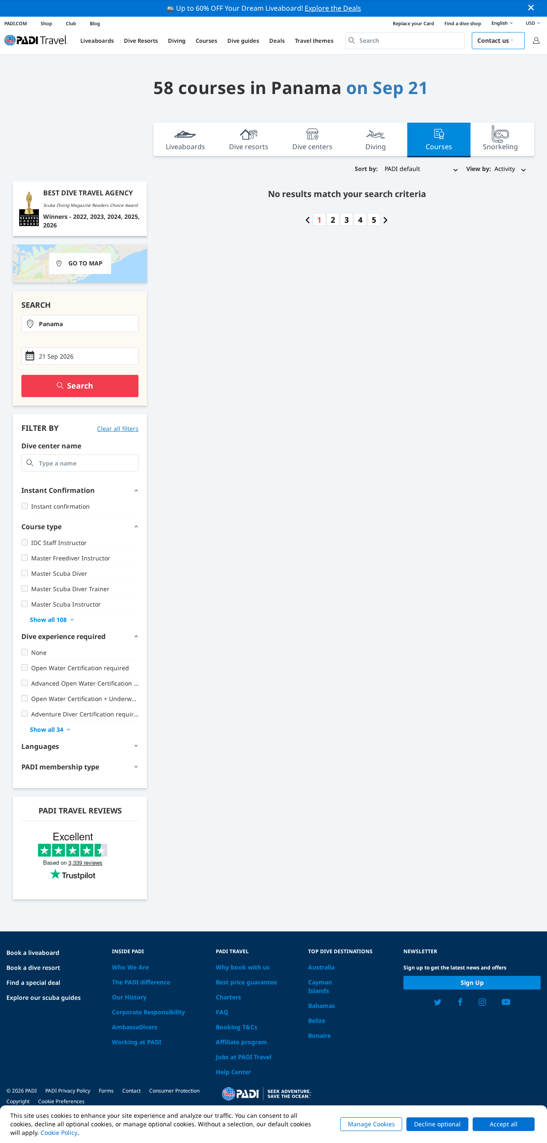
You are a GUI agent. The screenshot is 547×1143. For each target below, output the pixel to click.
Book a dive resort (33, 967)
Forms (106, 1090)
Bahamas (321, 1006)
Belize (316, 1020)
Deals (277, 40)
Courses (206, 40)
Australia (321, 967)
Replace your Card (413, 23)
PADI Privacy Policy (67, 1090)
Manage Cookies (371, 1124)
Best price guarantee (246, 982)
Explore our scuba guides (43, 997)
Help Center (233, 1072)
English (499, 23)
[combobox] (405, 40)
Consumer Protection (174, 1090)
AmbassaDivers (134, 1027)
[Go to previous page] (307, 219)
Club (71, 23)
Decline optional (437, 1124)
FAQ (222, 1012)
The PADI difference (141, 982)
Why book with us (243, 967)
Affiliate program (241, 1042)
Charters (228, 997)
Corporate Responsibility (148, 1012)
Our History (129, 997)
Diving (176, 40)
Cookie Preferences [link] (61, 1101)
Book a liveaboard (32, 953)
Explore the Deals (333, 8)
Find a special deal (33, 982)
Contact (131, 1090)
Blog (95, 23)
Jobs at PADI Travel (243, 1057)
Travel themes (314, 40)
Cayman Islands (320, 986)
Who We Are (130, 967)
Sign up (472, 982)
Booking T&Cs (236, 1027)
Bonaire (319, 1035)
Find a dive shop (462, 23)
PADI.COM (15, 23)
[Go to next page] (385, 219)
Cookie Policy (59, 1132)
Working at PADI (136, 1042)
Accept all (504, 1124)
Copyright (17, 1101)
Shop (46, 23)
